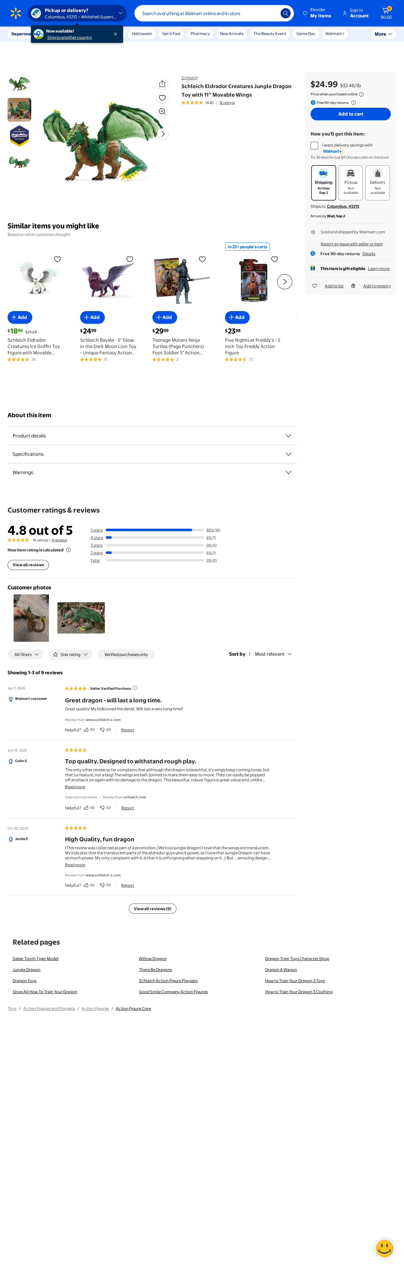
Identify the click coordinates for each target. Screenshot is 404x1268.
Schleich (189, 77)
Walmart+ (334, 33)
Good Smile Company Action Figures (173, 991)
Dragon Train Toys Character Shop (297, 958)
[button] (317, 13)
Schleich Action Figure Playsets (168, 980)
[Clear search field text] (271, 13)
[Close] (117, 34)
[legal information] (361, 94)
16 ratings (227, 103)
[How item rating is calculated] (68, 549)
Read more (75, 786)
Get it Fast (171, 33)
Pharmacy (200, 33)
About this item (29, 415)
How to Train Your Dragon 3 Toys (295, 980)
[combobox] (214, 13)
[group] (208, 102)
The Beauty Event (269, 33)
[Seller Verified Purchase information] (134, 687)
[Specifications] (288, 454)
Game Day (305, 33)
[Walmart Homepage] (16, 13)
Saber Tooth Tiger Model (36, 958)
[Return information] (352, 102)
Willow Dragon (153, 958)
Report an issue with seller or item (352, 243)
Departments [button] (24, 33)
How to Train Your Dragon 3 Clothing (299, 991)
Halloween (142, 33)
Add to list (334, 285)
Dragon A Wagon (281, 969)
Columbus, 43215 (343, 206)
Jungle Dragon (26, 969)
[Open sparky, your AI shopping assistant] (384, 1248)
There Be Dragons (155, 969)
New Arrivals (231, 33)
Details (368, 253)
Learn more (378, 268)
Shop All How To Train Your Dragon (45, 991)
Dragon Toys (24, 980)
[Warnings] (288, 472)
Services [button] (63, 33)
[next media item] (163, 134)
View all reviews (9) (152, 908)
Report (127, 729)
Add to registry (377, 285)
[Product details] (288, 436)
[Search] (286, 13)
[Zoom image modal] (162, 111)
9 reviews (59, 540)
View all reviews (28, 564)
